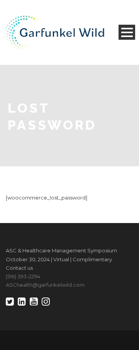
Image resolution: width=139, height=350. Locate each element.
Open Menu (127, 32)
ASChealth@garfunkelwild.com (45, 285)
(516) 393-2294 (23, 276)
